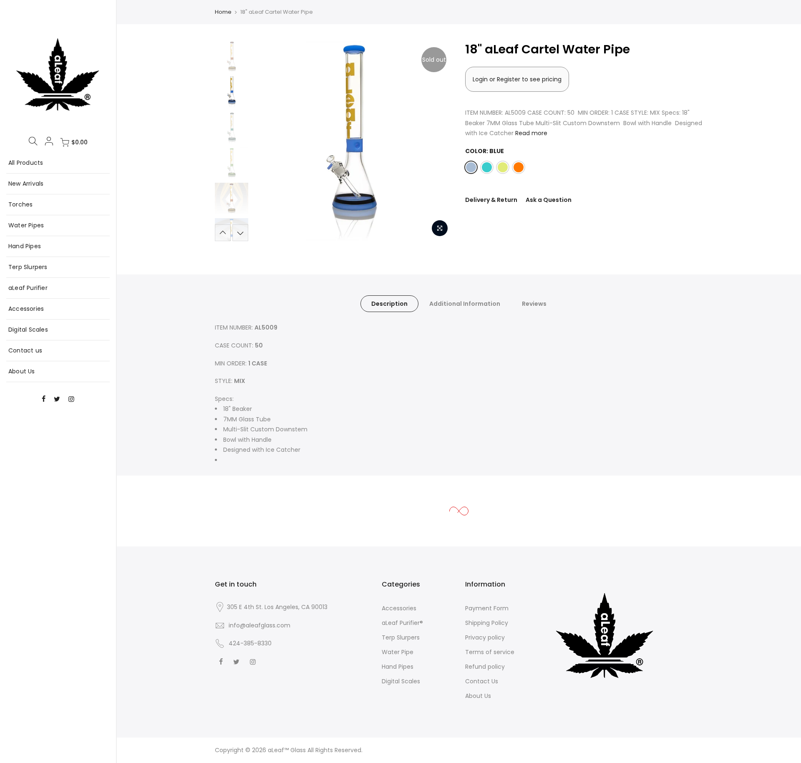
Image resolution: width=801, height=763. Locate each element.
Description (389, 304)
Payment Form (487, 608)
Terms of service (489, 652)
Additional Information (464, 304)
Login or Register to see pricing (517, 79)
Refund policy (485, 666)
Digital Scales (28, 329)
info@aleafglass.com (259, 625)
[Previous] (267, 141)
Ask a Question (549, 200)
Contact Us (481, 681)
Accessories (26, 309)
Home (223, 12)
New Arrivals (25, 183)
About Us (21, 371)
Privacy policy (485, 637)
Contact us (25, 350)
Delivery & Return (491, 200)
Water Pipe (397, 652)
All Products (25, 163)
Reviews (534, 304)
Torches (20, 204)
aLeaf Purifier (28, 288)
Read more (531, 133)
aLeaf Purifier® (402, 623)
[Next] (438, 141)
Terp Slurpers (28, 267)
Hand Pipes (24, 246)
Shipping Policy (486, 623)
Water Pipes (26, 225)
